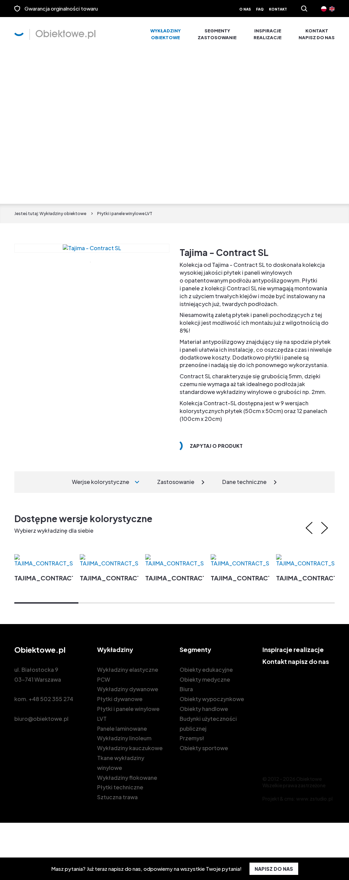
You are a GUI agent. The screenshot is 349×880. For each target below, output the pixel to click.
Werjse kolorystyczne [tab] (100, 481)
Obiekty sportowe (204, 748)
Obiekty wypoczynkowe (212, 698)
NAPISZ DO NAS (274, 869)
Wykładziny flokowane (127, 777)
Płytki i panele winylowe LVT (128, 713)
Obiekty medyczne (205, 679)
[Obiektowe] (54, 34)
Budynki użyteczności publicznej (208, 723)
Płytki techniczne (120, 787)
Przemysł (192, 738)
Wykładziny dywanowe (127, 689)
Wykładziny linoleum (124, 738)
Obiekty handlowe (204, 708)
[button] (46, 603)
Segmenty (217, 34)
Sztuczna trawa (117, 797)
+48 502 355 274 (51, 698)
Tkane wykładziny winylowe (120, 762)
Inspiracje (268, 34)
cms (289, 798)
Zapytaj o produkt (216, 446)
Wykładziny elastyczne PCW (127, 674)
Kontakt (278, 9)
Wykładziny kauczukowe (130, 748)
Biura (186, 689)
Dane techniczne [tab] (244, 481)
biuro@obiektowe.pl (41, 718)
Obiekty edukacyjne (206, 669)
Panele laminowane (122, 728)
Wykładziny (165, 34)
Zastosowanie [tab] (175, 481)
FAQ (260, 9)
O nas (245, 9)
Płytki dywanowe (119, 698)
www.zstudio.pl (314, 798)
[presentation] (309, 528)
